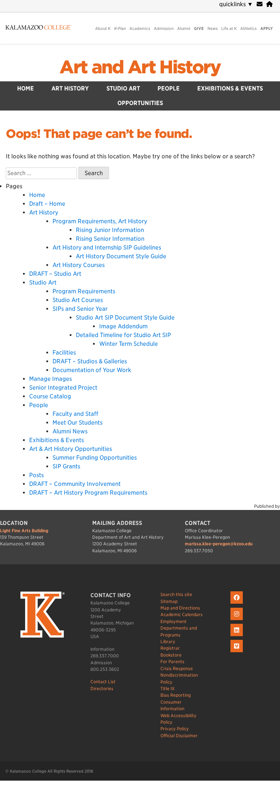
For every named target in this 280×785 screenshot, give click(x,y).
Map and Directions (180, 608)
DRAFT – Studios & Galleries (89, 361)
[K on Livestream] (237, 652)
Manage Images (50, 378)
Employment (173, 621)
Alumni (183, 28)
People (169, 88)
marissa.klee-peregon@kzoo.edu (219, 543)
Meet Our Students (77, 422)
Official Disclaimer (179, 735)
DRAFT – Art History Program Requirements (88, 492)
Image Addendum (123, 326)
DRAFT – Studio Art (55, 273)
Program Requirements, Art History (99, 221)
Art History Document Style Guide (121, 256)
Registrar (170, 648)
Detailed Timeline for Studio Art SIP (123, 335)
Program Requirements (83, 291)
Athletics (248, 28)
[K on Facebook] (237, 604)
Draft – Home (47, 203)
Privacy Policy (174, 728)
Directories (101, 688)
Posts (36, 475)
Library (167, 641)
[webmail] (259, 4)
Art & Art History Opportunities (70, 448)
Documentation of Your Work (91, 370)
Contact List (103, 681)
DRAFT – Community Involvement (75, 483)
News (212, 28)
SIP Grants (66, 466)
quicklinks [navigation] (236, 4)
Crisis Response (176, 668)
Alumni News (70, 431)
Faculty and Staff (75, 413)
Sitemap (169, 601)
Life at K (229, 28)
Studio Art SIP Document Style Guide (125, 317)
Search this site (176, 594)
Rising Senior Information (110, 238)
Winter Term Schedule (128, 343)
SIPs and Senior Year (80, 308)
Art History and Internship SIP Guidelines (106, 247)
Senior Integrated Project (63, 387)
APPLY (266, 28)
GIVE (199, 28)
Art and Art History (139, 67)
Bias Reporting (175, 695)
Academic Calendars (181, 614)
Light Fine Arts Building (24, 530)
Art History (70, 88)
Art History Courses (78, 265)
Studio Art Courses (77, 300)
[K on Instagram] (237, 620)
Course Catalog (50, 396)
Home (25, 88)
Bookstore (171, 655)
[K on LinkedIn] (237, 636)
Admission (164, 28)
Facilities (64, 352)
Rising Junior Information (110, 230)
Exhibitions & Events (230, 88)
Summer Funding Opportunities (94, 457)
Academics (139, 28)
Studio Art (123, 88)
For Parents (172, 661)
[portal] (269, 4)
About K (102, 28)
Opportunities (140, 103)
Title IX (167, 688)
